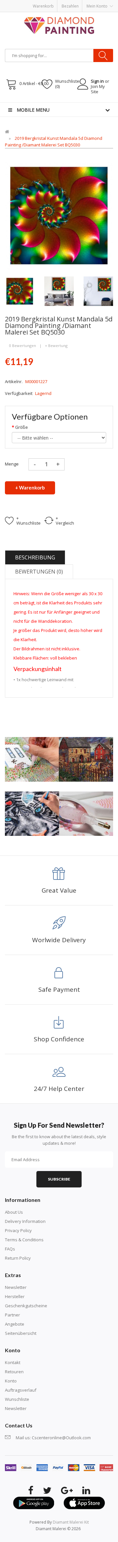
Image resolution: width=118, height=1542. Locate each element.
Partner (12, 1315)
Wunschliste (17, 1399)
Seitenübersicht (20, 1333)
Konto (11, 1381)
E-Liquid (38, 3)
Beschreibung (35, 557)
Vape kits (86, 3)
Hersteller (15, 1296)
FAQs (10, 1249)
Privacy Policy (18, 1230)
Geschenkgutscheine (26, 1306)
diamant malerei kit (71, 1522)
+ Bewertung (56, 345)
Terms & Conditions (24, 1240)
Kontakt (12, 1362)
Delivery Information (25, 1221)
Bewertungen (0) (39, 571)
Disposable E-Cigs (66, 10)
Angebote (14, 1324)
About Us (14, 1212)
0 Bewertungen (22, 345)
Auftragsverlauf (20, 1390)
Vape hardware (61, 3)
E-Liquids (40, 10)
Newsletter (16, 1287)
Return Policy (18, 1258)
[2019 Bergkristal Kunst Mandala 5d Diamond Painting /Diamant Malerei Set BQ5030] (19, 290)
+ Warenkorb (30, 487)
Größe (21, 427)
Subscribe (59, 1179)
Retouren (14, 1372)
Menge (12, 464)
